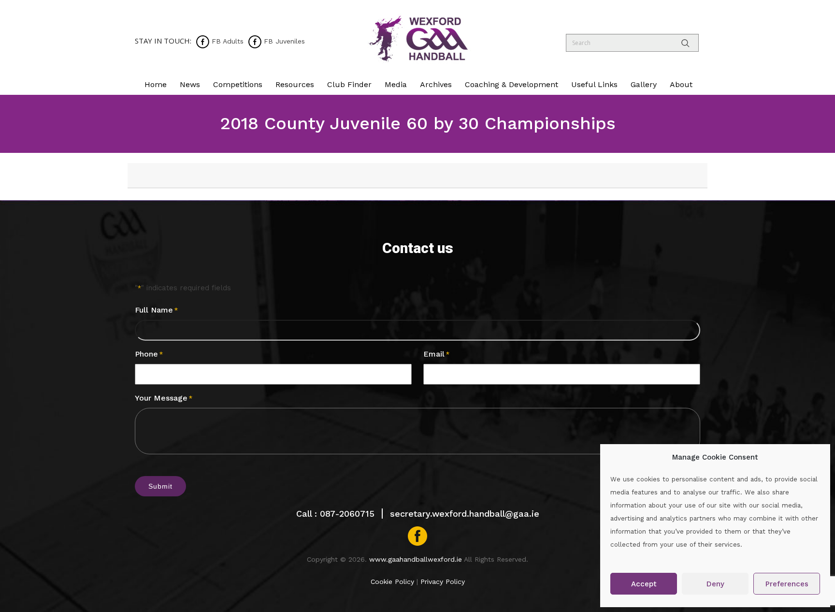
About (681, 84)
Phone (149, 353)
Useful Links (594, 84)
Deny (715, 584)
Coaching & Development (511, 84)
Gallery (644, 84)
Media (396, 84)
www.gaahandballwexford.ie (415, 559)
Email (436, 353)
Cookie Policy (392, 581)
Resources (294, 84)
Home (155, 84)
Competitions (237, 84)
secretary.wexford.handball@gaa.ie (464, 513)
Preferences (786, 584)
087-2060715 (347, 513)
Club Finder (349, 84)
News (190, 84)
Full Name (156, 309)
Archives (436, 84)
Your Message (163, 398)
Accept (644, 584)
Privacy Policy (442, 581)
